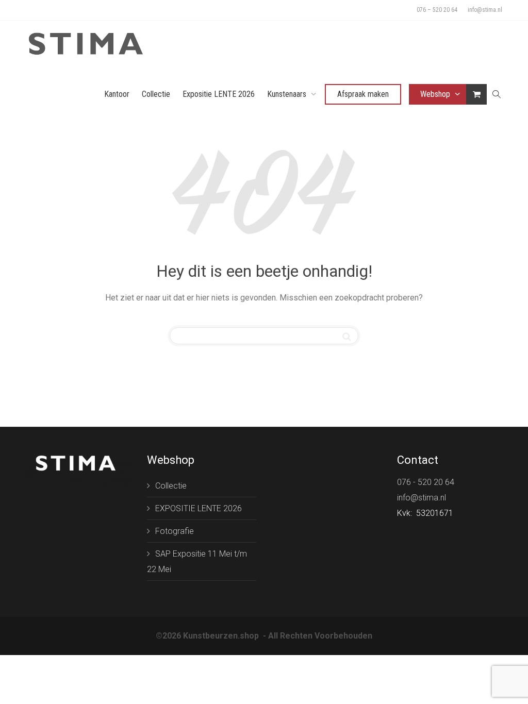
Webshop (436, 94)
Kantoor (116, 94)
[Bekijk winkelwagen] (476, 94)
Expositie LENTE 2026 (219, 94)
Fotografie (174, 531)
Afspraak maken (363, 94)
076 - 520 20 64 (425, 482)
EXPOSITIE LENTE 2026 (198, 508)
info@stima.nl (485, 9)
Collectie (156, 94)
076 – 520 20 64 (437, 9)
